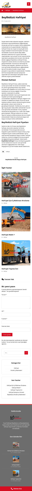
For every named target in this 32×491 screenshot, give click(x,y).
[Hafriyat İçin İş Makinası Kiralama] (16, 445)
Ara (26, 352)
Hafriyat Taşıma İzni (16, 390)
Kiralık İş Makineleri (16, 370)
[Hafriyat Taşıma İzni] (16, 473)
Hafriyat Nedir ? (16, 388)
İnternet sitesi (6, 326)
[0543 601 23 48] (6, 5)
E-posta (4, 319)
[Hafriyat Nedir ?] (16, 459)
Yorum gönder (7, 334)
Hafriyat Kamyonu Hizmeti (16, 392)
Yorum (4, 295)
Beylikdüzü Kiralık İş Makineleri (16, 394)
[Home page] (2, 10)
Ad (3, 311)
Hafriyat (8, 151)
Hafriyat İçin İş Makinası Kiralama (16, 385)
